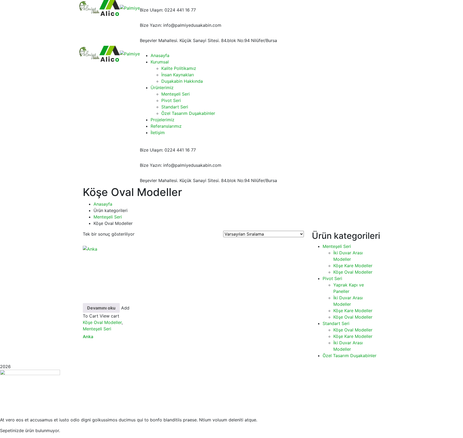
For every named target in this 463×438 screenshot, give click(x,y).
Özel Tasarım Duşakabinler (349, 355)
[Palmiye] (89, 7)
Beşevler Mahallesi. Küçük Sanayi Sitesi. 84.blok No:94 (195, 40)
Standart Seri (336, 323)
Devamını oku (101, 308)
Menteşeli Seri (108, 217)
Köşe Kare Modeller (352, 265)
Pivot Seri (332, 278)
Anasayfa (103, 204)
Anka (88, 336)
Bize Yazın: (151, 25)
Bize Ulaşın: (151, 10)
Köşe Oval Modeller (102, 322)
